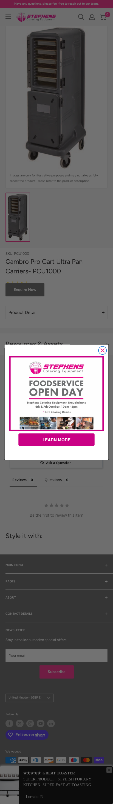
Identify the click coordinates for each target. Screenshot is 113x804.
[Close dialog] (102, 350)
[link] (57, 393)
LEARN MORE (56, 440)
